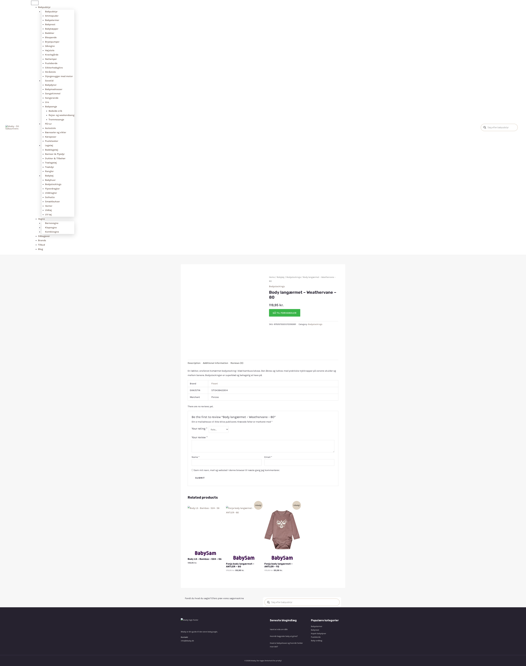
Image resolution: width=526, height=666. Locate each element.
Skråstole (50, 71)
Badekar (49, 33)
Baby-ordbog (316, 640)
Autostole (50, 128)
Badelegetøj (51, 149)
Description (194, 363)
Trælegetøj (51, 162)
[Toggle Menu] (34, 3)
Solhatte (50, 197)
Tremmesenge (56, 119)
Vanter (48, 205)
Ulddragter (51, 192)
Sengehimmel (52, 93)
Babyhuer (50, 180)
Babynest (50, 24)
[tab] (194, 363)
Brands (42, 240)
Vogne (41, 218)
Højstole (49, 50)
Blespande (51, 37)
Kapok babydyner (318, 633)
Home (272, 277)
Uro (47, 102)
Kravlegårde (51, 54)
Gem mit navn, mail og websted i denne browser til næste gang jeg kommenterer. (237, 470)
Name (195, 457)
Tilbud (41, 244)
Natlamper (51, 59)
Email (268, 457)
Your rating (199, 428)
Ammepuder (51, 15)
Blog (40, 249)
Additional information (215, 363)
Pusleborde (51, 63)
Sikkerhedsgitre (54, 67)
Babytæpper (51, 28)
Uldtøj (48, 210)
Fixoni (214, 383)
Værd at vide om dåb (279, 629)
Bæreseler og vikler (55, 132)
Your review (200, 437)
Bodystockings (53, 184)
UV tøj (48, 214)
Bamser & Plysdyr (55, 154)
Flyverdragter (52, 188)
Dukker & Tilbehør (55, 158)
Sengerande (51, 97)
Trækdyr (49, 167)
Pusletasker (51, 141)
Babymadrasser (53, 89)
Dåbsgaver (44, 236)
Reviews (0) (237, 363)
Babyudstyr (44, 7)
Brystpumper (52, 41)
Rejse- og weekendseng (61, 115)
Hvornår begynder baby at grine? (284, 636)
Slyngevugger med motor (59, 76)
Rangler (49, 171)
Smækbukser (52, 201)
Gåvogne (50, 46)
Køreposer (50, 136)
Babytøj (280, 277)
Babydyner (51, 84)
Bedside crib (55, 110)
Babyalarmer (52, 20)
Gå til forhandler (285, 313)
